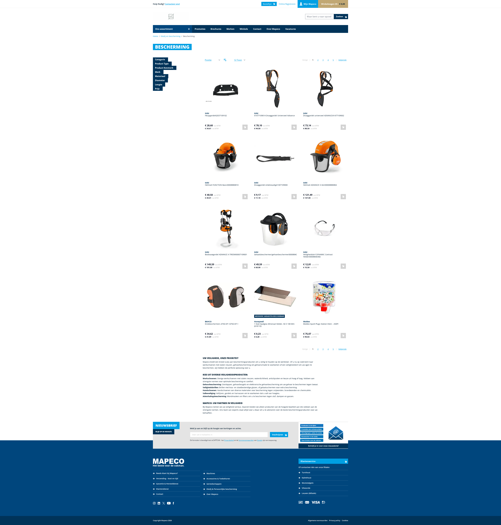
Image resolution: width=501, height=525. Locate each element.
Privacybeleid (229, 440)
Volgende (342, 60)
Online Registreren (287, 4)
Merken (230, 29)
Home (155, 36)
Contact (257, 29)
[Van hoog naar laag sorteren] (225, 60)
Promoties (200, 29)
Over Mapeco (273, 29)
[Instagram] (154, 503)
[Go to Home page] (171, 16)
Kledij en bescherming (170, 36)
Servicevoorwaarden (246, 440)
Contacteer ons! (172, 4)
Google (259, 440)
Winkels (244, 29)
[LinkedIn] (159, 503)
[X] (163, 503)
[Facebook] (173, 503)
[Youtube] (169, 503)
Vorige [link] (305, 60)
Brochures (216, 29)
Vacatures (290, 29)
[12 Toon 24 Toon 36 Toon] (239, 60)
